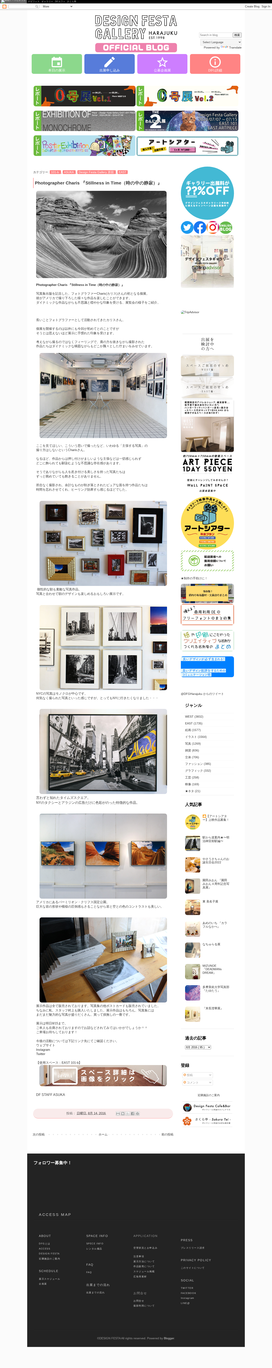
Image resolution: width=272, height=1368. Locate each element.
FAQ (90, 1264)
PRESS (187, 1240)
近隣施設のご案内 (49, 1258)
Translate (235, 47)
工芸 (188, 777)
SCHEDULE (48, 1271)
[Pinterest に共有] (137, 1113)
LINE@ (185, 1303)
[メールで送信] (118, 1113)
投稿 (189, 1075)
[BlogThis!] (123, 1113)
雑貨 (188, 750)
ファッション (194, 763)
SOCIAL (187, 1280)
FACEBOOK (188, 1293)
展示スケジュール (49, 1279)
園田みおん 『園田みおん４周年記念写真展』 (216, 883)
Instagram (43, 1049)
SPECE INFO (95, 1243)
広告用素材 (140, 1276)
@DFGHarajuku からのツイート (202, 693)
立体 (188, 757)
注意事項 (138, 1256)
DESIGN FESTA (49, 1253)
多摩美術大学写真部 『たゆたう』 (216, 988)
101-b (55, 172)
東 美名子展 (210, 901)
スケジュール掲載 (144, 1271)
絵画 (188, 730)
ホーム (103, 1134)
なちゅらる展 (211, 944)
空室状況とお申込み (145, 1248)
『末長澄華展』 (213, 1008)
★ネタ (189, 791)
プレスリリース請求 (193, 1248)
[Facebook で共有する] (132, 1113)
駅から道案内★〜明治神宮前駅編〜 (216, 839)
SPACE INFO (97, 1236)
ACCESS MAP (55, 1214)
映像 (188, 784)
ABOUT (45, 1236)
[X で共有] (128, 1113)
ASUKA (69, 172)
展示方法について (144, 1261)
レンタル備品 (94, 1248)
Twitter (40, 1054)
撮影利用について (144, 1305)
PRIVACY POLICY (196, 1260)
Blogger (169, 1338)
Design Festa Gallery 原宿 (97, 172)
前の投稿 (167, 1134)
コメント (192, 1082)
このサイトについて (193, 1268)
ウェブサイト (45, 1045)
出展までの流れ (98, 1285)
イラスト (191, 736)
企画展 (43, 1283)
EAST (122, 172)
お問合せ (138, 1300)
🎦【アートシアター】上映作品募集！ (216, 817)
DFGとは (44, 1243)
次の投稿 (39, 1134)
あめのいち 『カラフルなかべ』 (215, 924)
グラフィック (194, 770)
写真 (188, 743)
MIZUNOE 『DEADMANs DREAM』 (212, 969)
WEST (189, 716)
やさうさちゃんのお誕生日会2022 (216, 860)
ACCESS (44, 1248)
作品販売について (144, 1266)
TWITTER (187, 1288)
